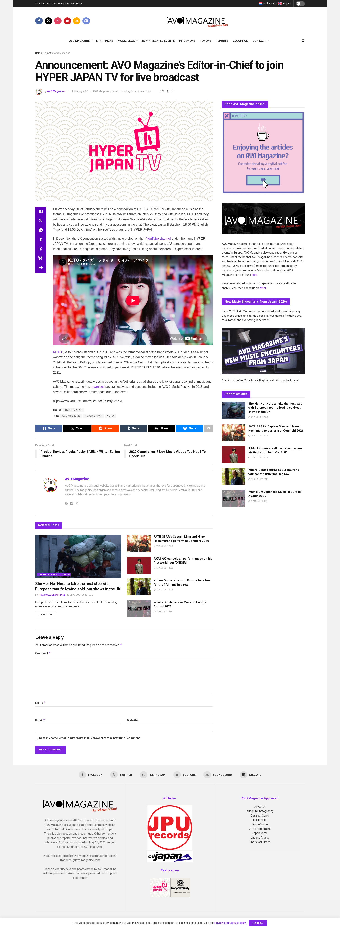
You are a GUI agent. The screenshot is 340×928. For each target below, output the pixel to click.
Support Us (77, 3)
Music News (126, 40)
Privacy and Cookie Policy (230, 922)
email (263, 288)
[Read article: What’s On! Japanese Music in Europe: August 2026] (139, 608)
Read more (47, 614)
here (254, 274)
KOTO (57, 352)
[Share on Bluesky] (40, 258)
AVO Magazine (79, 40)
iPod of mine (260, 824)
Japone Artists (260, 837)
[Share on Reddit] (40, 230)
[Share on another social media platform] (40, 268)
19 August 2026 (164, 546)
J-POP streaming (260, 828)
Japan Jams (260, 833)
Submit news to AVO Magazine (52, 3)
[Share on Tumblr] (40, 239)
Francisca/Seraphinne (52, 595)
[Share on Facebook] (40, 211)
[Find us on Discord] (86, 20)
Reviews (205, 40)
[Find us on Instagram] (58, 20)
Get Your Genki (260, 815)
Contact (259, 40)
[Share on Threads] (40, 249)
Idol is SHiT (260, 819)
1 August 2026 (163, 611)
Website (132, 720)
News (48, 53)
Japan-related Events (158, 40)
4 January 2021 (80, 91)
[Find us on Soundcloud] (76, 20)
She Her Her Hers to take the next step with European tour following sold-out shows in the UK (275, 408)
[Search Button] (303, 41)
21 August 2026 (78, 595)
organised (98, 386)
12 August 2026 (164, 589)
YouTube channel (158, 238)
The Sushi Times (259, 842)
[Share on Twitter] (40, 221)
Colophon (240, 40)
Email (40, 720)
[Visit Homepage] (197, 21)
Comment (43, 653)
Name (40, 702)
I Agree (258, 923)
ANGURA (259, 806)
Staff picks (104, 40)
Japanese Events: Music (54, 574)
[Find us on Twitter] (48, 20)
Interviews (187, 40)
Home (38, 53)
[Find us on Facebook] (39, 20)
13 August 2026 (164, 568)
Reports (222, 40)
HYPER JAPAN (93, 415)
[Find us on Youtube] (67, 20)
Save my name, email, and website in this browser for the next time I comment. (89, 738)
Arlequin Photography (259, 811)
